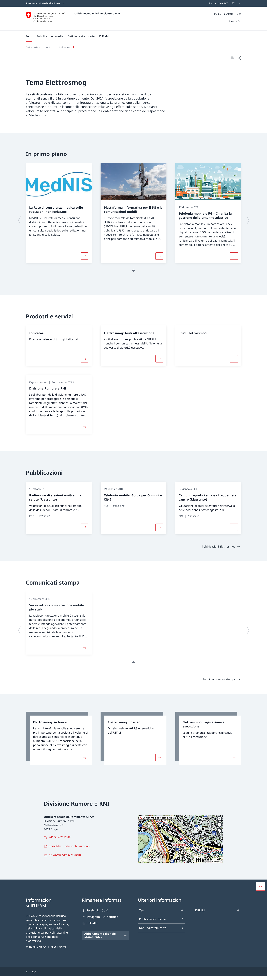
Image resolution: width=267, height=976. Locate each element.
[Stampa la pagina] (232, 58)
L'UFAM (200, 910)
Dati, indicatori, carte (152, 928)
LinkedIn (91, 923)
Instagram (93, 917)
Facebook (92, 910)
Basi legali (31, 971)
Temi (142, 910)
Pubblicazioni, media (152, 919)
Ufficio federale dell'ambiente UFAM (97, 13)
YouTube (112, 917)
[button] (29, 36)
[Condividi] (239, 58)
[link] (59, 738)
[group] (59, 213)
